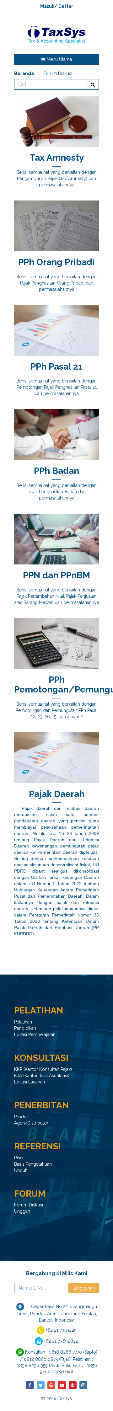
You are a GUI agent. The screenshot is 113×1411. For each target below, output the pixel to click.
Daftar (65, 6)
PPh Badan (56, 471)
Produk (21, 1116)
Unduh (21, 1170)
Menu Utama (58, 59)
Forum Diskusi (28, 1204)
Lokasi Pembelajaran (35, 1034)
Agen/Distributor (31, 1122)
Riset (19, 1157)
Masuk (47, 6)
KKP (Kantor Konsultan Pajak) (43, 1069)
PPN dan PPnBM (56, 575)
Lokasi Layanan (29, 1081)
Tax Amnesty (57, 157)
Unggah (22, 1211)
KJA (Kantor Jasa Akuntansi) (41, 1075)
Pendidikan (25, 1028)
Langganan (84, 1288)
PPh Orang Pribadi (56, 262)
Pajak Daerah (56, 794)
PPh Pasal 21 (56, 366)
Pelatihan (23, 1021)
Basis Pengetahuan (33, 1164)
